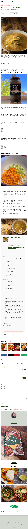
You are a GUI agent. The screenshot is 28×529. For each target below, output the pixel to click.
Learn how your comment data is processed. (16, 409)
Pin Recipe (21, 247)
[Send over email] (24, 355)
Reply (24, 369)
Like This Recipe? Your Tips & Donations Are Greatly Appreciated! (13, 331)
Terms (19, 522)
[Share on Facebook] (4, 355)
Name (2, 400)
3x (23, 258)
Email (2, 403)
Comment (3, 388)
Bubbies (24, 114)
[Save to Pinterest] (17, 355)
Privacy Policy (10, 522)
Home (2, 5)
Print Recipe (12, 248)
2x (22, 258)
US (16, 258)
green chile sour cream (6, 141)
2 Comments (17, 9)
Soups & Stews (10, 5)
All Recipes (5, 5)
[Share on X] (11, 355)
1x (20, 258)
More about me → (14, 423)
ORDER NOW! (14, 463)
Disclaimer (15, 522)
